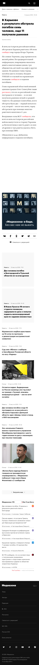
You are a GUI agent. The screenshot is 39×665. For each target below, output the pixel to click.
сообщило (15, 79)
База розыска (6, 637)
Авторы (4, 597)
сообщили (26, 116)
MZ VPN (4, 626)
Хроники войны (6, 39)
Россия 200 (6, 632)
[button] (34, 3)
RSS (5, 609)
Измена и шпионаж (28, 9)
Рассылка (5, 614)
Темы (4, 591)
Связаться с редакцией (20, 242)
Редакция (5, 603)
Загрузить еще (18, 492)
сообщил (6, 52)
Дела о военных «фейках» (10, 9)
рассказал (6, 92)
